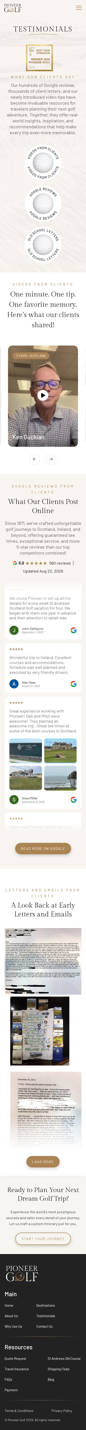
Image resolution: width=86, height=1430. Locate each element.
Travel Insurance (17, 1369)
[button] (78, 7)
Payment (11, 1390)
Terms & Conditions (19, 1411)
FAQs (8, 1379)
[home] (20, 7)
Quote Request (15, 1358)
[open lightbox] (42, 396)
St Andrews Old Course (64, 1358)
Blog (51, 1379)
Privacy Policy (62, 1411)
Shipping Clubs (58, 1369)
